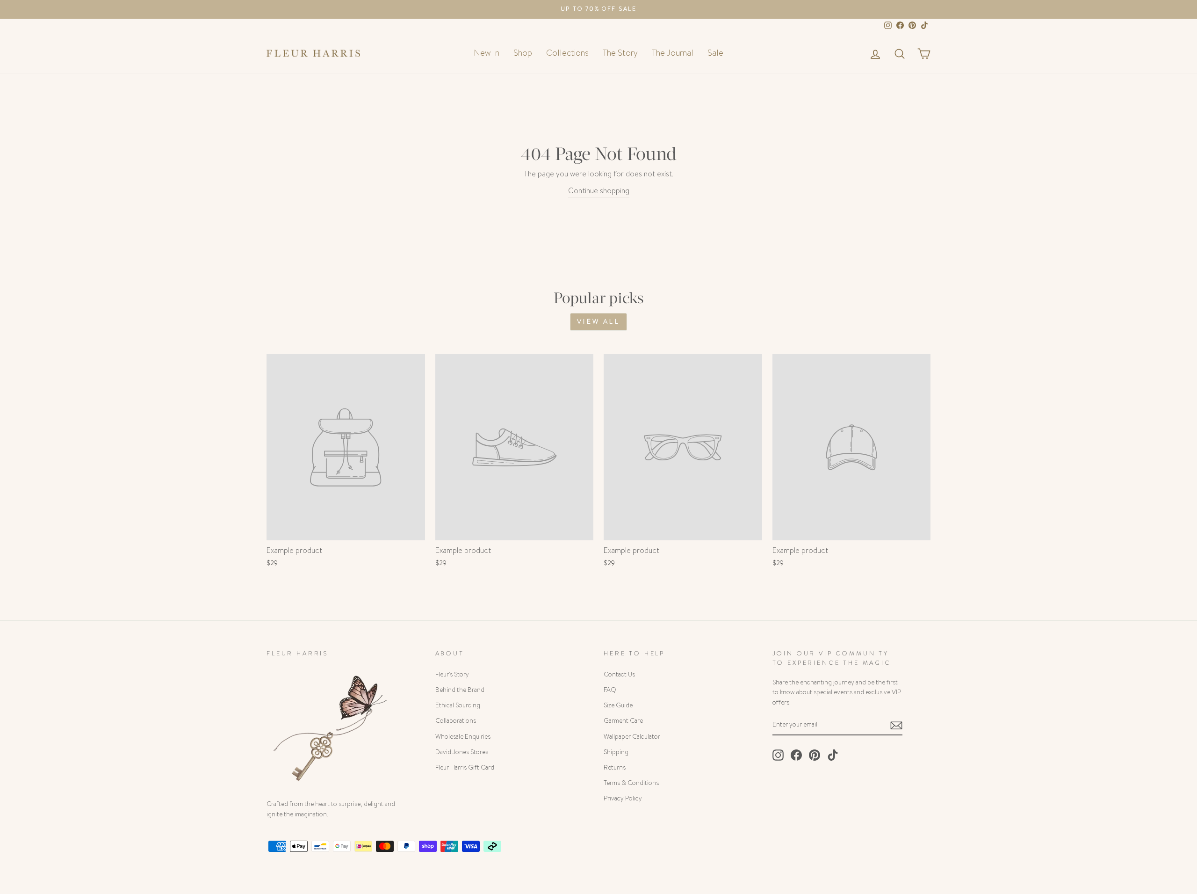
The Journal (672, 53)
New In (486, 53)
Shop (522, 53)
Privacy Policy (623, 798)
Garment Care (623, 720)
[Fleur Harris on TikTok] (832, 755)
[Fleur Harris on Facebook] (796, 755)
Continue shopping (598, 190)
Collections (567, 53)
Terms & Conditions (631, 782)
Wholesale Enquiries (462, 736)
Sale (715, 53)
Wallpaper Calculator (632, 736)
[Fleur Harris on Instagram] (778, 755)
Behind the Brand (459, 689)
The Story (620, 53)
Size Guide (618, 705)
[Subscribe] (896, 725)
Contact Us (619, 674)
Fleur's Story (452, 674)
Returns (615, 767)
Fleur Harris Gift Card (464, 767)
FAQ (610, 689)
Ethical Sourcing (457, 705)
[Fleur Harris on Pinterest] (814, 755)
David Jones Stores (461, 752)
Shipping (616, 752)
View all (598, 321)
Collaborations (455, 720)
